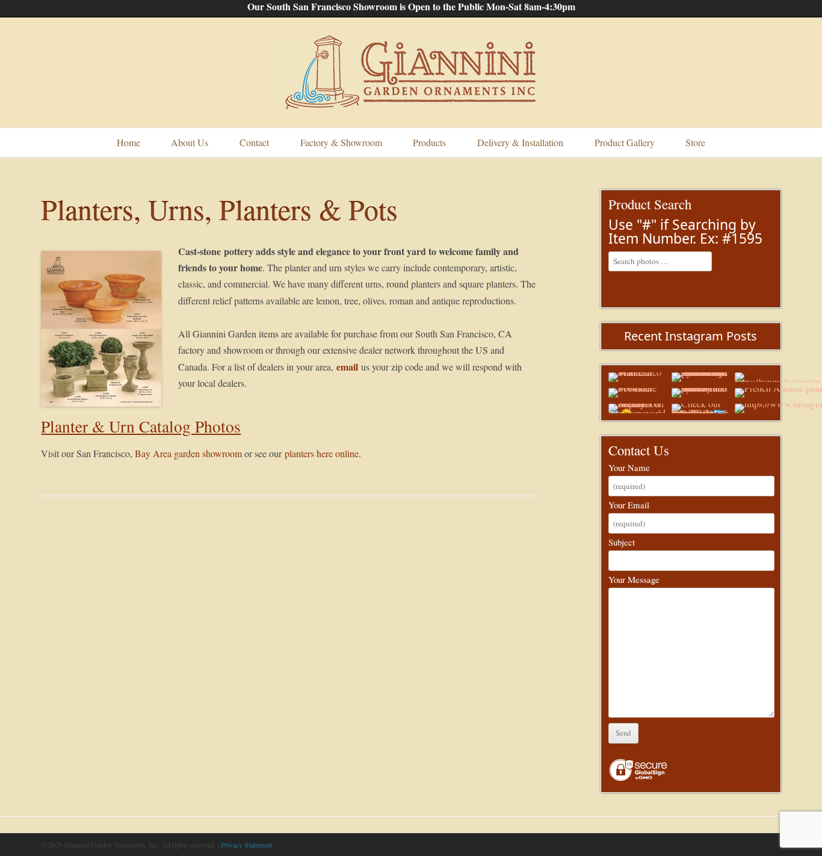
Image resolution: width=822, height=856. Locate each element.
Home (128, 142)
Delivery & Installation (520, 142)
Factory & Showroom (341, 142)
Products (429, 142)
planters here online (322, 453)
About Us (189, 142)
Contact (254, 142)
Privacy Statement (246, 844)
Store (695, 142)
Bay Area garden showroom (188, 453)
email (347, 367)
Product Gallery (625, 142)
